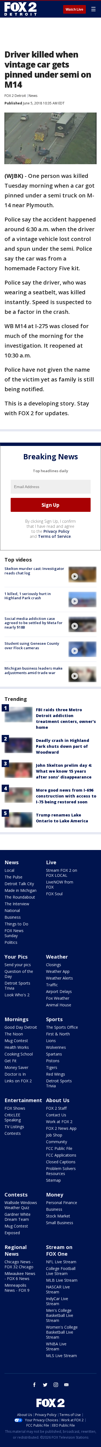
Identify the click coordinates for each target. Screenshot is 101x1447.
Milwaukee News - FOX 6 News (19, 1276)
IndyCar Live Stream (57, 1301)
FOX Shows (14, 1108)
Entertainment (23, 1100)
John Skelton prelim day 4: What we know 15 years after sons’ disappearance (64, 771)
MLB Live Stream (61, 1280)
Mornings (16, 1019)
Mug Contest (16, 1040)
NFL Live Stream (61, 1261)
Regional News (15, 1250)
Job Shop (54, 1135)
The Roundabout (19, 897)
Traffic (52, 984)
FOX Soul (54, 893)
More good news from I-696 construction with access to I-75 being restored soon (66, 795)
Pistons (52, 1060)
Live (51, 862)
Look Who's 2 (16, 994)
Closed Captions (60, 1161)
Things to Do (16, 924)
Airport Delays (59, 991)
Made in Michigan (20, 890)
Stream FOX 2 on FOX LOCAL (61, 873)
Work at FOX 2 (59, 1121)
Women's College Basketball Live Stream (62, 1332)
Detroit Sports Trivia (17, 985)
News (33, 95)
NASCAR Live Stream (58, 1289)
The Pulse (13, 877)
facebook (34, 1384)
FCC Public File (59, 1148)
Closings (53, 964)
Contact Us (56, 1115)
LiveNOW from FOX (59, 884)
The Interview (16, 903)
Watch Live (74, 9)
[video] (82, 574)
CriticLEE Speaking (12, 1117)
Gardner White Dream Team (17, 1217)
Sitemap (53, 1180)
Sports (54, 1019)
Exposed (12, 1232)
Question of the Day (18, 974)
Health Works (16, 1047)
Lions (51, 1040)
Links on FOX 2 (18, 1080)
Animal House (58, 1004)
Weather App (58, 971)
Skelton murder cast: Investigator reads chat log (34, 571)
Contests (12, 1133)
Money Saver (16, 1067)
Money (54, 1194)
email (66, 1384)
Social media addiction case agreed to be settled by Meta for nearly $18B (33, 623)
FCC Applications (61, 1155)
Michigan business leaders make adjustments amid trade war (33, 670)
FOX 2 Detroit (15, 95)
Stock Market (58, 1216)
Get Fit (10, 1060)
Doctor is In (15, 1074)
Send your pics (17, 964)
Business (12, 917)
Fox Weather (57, 998)
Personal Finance (61, 1202)
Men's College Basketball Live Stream (59, 1315)
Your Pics (15, 956)
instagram (55, 1384)
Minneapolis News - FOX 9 (16, 1288)
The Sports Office (62, 1027)
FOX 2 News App (61, 1128)
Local (9, 870)
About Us (57, 1100)
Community (56, 1141)
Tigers (51, 1067)
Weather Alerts (59, 978)
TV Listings (14, 1126)
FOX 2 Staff (56, 1108)
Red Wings (55, 1074)
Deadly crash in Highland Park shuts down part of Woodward (62, 746)
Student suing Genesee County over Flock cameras (31, 645)
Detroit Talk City (19, 883)
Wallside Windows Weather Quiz (20, 1205)
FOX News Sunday (14, 933)
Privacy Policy (56, 531)
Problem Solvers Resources (61, 1171)
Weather (57, 956)
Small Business (59, 1222)
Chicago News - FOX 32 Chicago (18, 1264)
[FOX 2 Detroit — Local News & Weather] (20, 9)
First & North (58, 1034)
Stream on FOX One (59, 1250)
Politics (10, 942)
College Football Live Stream (60, 1271)
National (12, 910)
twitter (45, 1384)
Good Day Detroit (20, 1027)
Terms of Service (54, 536)
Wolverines (56, 1047)
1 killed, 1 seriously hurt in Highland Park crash (27, 596)
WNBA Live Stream (56, 1346)
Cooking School (18, 1054)
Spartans (54, 1054)
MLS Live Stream (61, 1355)
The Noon (13, 1034)
